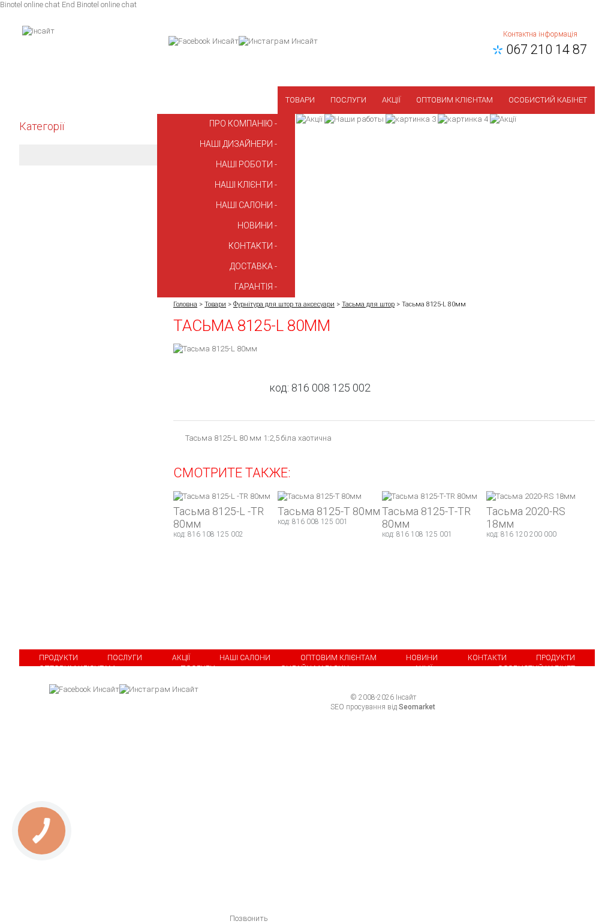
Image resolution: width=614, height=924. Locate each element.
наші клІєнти (244, 184)
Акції (391, 99)
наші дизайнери (236, 144)
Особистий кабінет (547, 99)
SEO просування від (382, 707)
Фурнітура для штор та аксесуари (284, 304)
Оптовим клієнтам (454, 99)
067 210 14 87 (543, 49)
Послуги (348, 99)
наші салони (244, 205)
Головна (185, 304)
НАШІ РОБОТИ (244, 164)
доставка (251, 266)
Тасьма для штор (368, 304)
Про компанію (241, 123)
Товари (300, 99)
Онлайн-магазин (315, 668)
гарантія (253, 286)
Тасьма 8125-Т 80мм (329, 511)
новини (255, 225)
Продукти (58, 658)
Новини (422, 658)
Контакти (487, 658)
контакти (250, 246)
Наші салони (244, 658)
